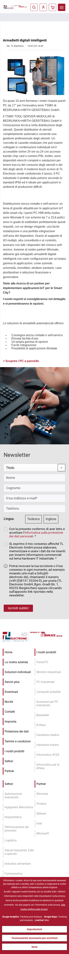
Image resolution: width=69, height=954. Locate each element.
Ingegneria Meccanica (19, 807)
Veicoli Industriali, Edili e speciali (19, 852)
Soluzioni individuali (18, 672)
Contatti (10, 711)
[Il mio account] (43, 7)
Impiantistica (13, 817)
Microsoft (42, 833)
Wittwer (41, 813)
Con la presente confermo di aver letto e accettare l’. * (37, 532)
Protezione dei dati (17, 731)
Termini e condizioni (18, 741)
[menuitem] (61, 7)
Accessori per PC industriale (47, 703)
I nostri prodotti (14, 751)
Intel (39, 823)
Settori (9, 761)
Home (8, 652)
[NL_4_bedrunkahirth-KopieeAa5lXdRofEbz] (34, 75)
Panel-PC (42, 662)
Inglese (51, 519)
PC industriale (45, 682)
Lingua (9, 519)
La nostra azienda (16, 662)
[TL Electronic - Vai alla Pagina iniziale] (9, 7)
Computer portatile (48, 692)
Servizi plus (12, 682)
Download (11, 692)
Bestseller (42, 715)
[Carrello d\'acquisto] (52, 7)
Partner (9, 771)
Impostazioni (34, 929)
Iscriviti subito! (18, 608)
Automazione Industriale (13, 795)
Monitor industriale (48, 672)
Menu (61, 7)
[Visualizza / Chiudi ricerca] (34, 7)
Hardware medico (47, 735)
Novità (9, 701)
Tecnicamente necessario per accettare (34, 938)
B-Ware (41, 725)
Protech (41, 803)
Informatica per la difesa (47, 766)
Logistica (11, 840)
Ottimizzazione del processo (17, 828)
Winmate (42, 794)
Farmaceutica (13, 873)
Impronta (10, 721)
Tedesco (33, 519)
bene (35, 946)
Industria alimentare (18, 863)
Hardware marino (47, 745)
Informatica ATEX (47, 754)
